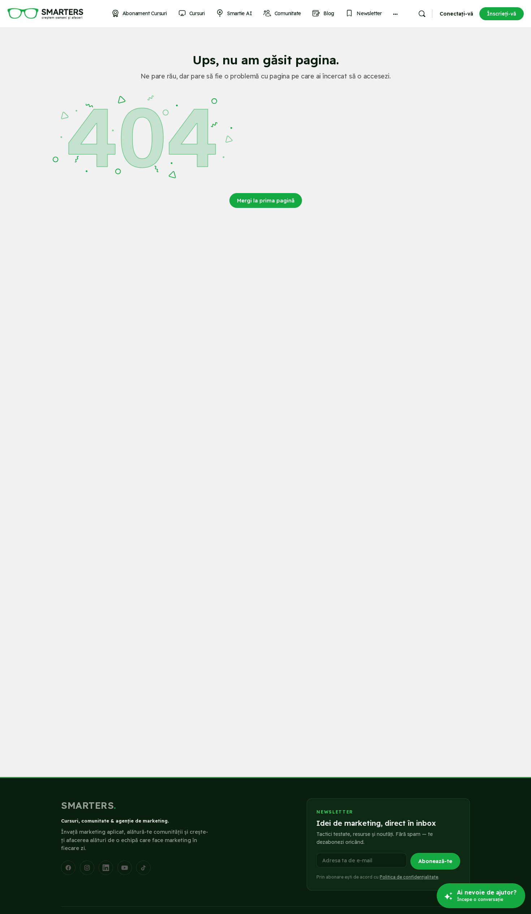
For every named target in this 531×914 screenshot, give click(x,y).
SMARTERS (88, 805)
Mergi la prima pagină (265, 200)
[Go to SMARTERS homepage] (45, 14)
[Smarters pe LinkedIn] (106, 867)
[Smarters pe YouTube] (124, 867)
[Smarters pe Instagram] (87, 867)
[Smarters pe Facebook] (68, 867)
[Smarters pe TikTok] (143, 867)
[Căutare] (422, 13)
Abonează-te (435, 861)
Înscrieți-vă (501, 13)
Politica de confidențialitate (409, 877)
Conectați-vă (456, 13)
